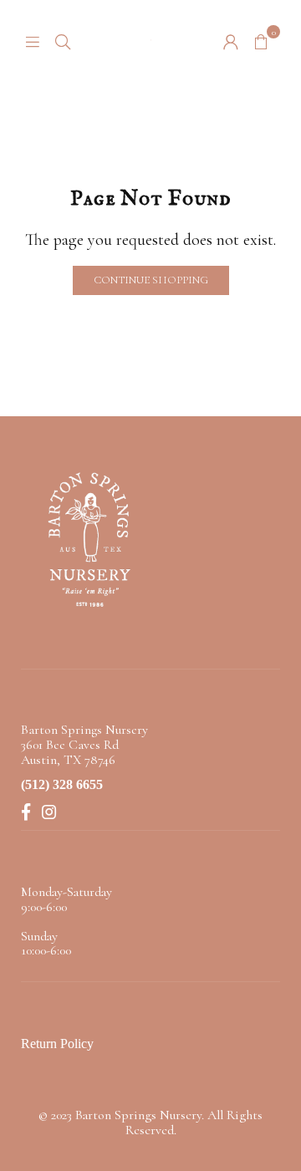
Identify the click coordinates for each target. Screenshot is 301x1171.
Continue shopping (151, 280)
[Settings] (231, 40)
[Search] (63, 40)
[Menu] (33, 40)
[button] (261, 40)
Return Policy (57, 1043)
